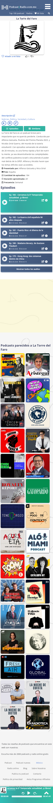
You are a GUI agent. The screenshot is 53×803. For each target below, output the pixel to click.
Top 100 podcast (16, 13)
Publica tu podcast (20, 773)
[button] (48, 5)
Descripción (7, 115)
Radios (29, 13)
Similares (35, 128)
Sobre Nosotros (39, 768)
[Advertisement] (26, 86)
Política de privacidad (12, 779)
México (39, 762)
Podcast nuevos (23, 762)
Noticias (5, 119)
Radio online (13, 768)
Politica (13, 119)
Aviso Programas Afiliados (38, 779)
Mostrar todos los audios (28, 269)
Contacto (37, 773)
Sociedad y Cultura (26, 119)
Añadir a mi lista (12, 56)
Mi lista (40, 13)
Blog (25, 768)
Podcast (8, 762)
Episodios (13, 128)
